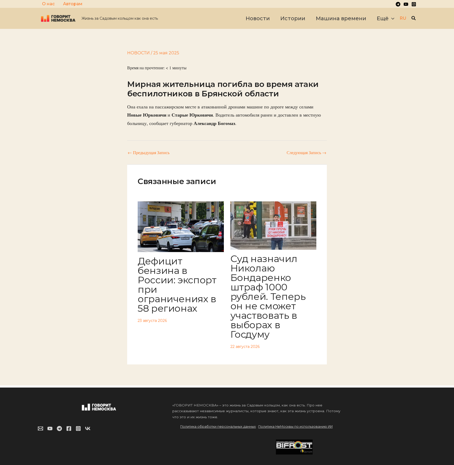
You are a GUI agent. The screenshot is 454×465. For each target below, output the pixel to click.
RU (403, 18)
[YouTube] (406, 4)
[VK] (87, 428)
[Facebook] (68, 428)
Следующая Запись (306, 152)
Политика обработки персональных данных (218, 427)
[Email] (40, 428)
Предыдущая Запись (148, 152)
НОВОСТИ (138, 52)
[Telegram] (398, 4)
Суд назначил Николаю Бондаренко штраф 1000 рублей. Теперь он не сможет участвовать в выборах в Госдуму (268, 296)
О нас (48, 3)
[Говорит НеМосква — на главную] (58, 17)
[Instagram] (413, 4)
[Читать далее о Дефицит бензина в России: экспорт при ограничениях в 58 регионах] (181, 226)
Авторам (72, 3)
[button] (391, 18)
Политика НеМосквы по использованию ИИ (295, 427)
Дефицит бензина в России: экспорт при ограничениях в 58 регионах (177, 284)
